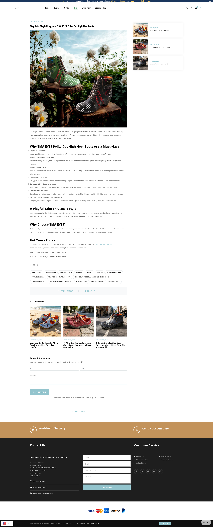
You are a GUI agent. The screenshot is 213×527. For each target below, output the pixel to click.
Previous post (67, 291)
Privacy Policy (166, 456)
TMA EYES (51, 277)
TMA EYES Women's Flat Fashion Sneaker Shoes (92, 277)
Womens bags (114, 282)
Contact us (140, 456)
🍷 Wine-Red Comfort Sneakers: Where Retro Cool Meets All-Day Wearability (77, 345)
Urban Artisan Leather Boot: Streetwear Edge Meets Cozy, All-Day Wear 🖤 (110, 345)
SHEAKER (100, 272)
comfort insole (66, 272)
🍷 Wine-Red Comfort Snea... (161, 47)
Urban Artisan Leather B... (159, 64)
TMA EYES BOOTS (64, 277)
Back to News (80, 412)
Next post (88, 291)
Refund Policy (141, 463)
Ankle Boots (36, 272)
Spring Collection (114, 272)
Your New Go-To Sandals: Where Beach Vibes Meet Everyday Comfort (44, 345)
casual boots (50, 272)
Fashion (79, 272)
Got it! (165, 523)
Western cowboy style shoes (61, 282)
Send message (107, 487)
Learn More (94, 523)
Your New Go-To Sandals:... (160, 31)
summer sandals (38, 277)
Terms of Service (167, 460)
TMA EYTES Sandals (38, 282)
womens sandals (97, 282)
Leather (89, 272)
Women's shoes (81, 282)
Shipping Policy (142, 460)
